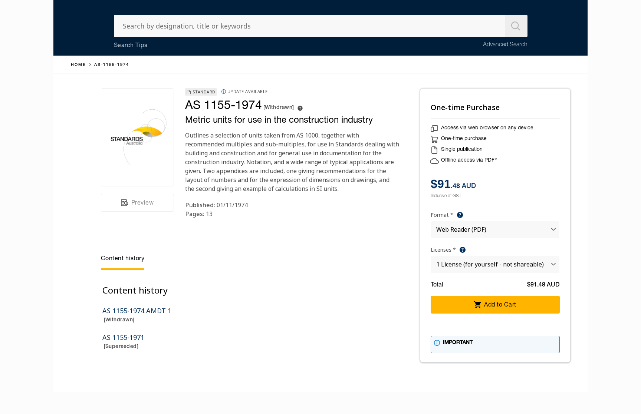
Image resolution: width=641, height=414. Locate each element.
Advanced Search (505, 45)
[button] (460, 215)
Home (78, 65)
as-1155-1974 (111, 65)
